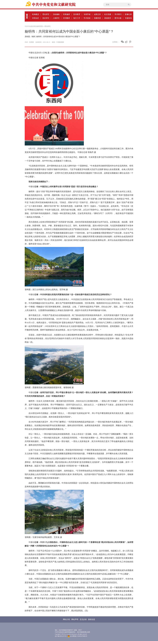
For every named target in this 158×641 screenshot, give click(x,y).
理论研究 (45, 14)
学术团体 (87, 18)
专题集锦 (128, 18)
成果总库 (97, 14)
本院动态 (35, 18)
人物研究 (56, 18)
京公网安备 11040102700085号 (78, 636)
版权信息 (91, 619)
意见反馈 (83, 619)
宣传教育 (76, 14)
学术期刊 (118, 14)
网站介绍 (66, 619)
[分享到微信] (122, 42)
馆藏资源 (97, 18)
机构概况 (35, 14)
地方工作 (76, 18)
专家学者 (87, 14)
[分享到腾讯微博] (130, 42)
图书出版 (118, 18)
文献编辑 (56, 14)
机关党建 (107, 14)
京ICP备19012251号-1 (61, 636)
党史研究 (45, 18)
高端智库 (107, 18)
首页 (27, 16)
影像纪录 (128, 14)
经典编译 (66, 14)
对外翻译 (66, 18)
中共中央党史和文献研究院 (34, 26)
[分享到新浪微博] (126, 42)
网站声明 (74, 619)
